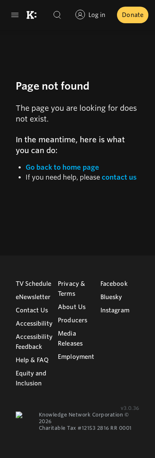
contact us (119, 177)
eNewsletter (33, 297)
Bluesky (111, 297)
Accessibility (34, 323)
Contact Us (32, 310)
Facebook (114, 283)
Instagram (114, 310)
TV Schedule (34, 283)
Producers (72, 320)
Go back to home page (62, 167)
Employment (76, 356)
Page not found (52, 86)
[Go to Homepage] (31, 15)
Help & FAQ (32, 360)
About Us (72, 307)
